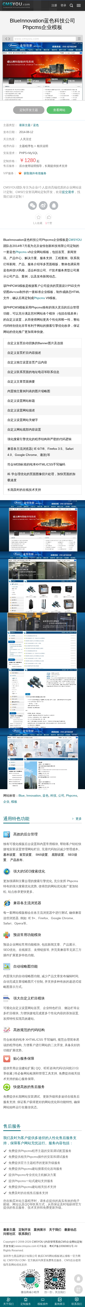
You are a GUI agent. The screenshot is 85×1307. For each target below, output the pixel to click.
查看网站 (59, 110)
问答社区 (9, 1233)
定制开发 (25, 1229)
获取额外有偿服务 (35, 173)
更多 (76, 818)
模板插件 (42, 1303)
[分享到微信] (32, 205)
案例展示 (40, 1229)
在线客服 (78, 1278)
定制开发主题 (29, 110)
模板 (14, 801)
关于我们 (55, 1229)
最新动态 (70, 1229)
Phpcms (21, 252)
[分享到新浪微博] (43, 205)
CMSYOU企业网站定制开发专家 (16, 5)
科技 (53, 795)
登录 (63, 5)
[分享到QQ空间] (53, 205)
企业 (6, 801)
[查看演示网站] (42, 72)
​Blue (22, 795)
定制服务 (25, 1303)
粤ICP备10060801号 (61, 1246)
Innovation (33, 795)
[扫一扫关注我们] (78, 1289)
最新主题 (25, 125)
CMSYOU (75, 239)
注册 (54, 5)
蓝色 (36, 125)
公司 (61, 795)
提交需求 (68, 192)
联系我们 (25, 1233)
